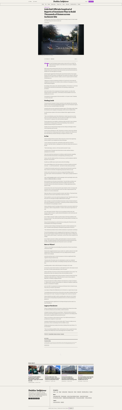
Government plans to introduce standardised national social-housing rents (69, 378)
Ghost (64, 408)
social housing (64, 375)
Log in (86, 1)
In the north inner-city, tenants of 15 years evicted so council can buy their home (52, 378)
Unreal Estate (47, 7)
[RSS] (31, 398)
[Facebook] (29, 398)
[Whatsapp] (37, 398)
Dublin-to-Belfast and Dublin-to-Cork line (52, 178)
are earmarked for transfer (59, 104)
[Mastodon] (39, 398)
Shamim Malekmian (31, 382)
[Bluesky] (33, 398)
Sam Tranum (80, 381)
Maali (67, 408)
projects (62, 402)
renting (46, 375)
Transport (30, 375)
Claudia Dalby (46, 22)
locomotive (51, 177)
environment (80, 375)
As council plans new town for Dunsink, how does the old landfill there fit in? (85, 378)
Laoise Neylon (47, 381)
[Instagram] (35, 398)
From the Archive (56, 402)
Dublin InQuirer (54, 408)
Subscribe (91, 1)
